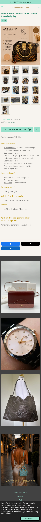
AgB (20, 500)
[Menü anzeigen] (2, 7)
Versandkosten (9, 122)
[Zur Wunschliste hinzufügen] (37, 129)
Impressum (20, 496)
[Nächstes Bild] (36, 45)
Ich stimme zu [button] (30, 519)
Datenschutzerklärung (20, 492)
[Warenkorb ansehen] (38, 7)
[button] (5, 70)
